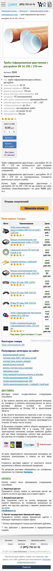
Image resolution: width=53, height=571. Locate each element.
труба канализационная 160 (17, 381)
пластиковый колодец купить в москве (23, 374)
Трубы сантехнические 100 (13, 345)
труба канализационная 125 (17, 377)
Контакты (28, 472)
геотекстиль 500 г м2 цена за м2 (19, 358)
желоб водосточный (13, 364)
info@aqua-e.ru (9, 510)
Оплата (33, 544)
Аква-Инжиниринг (20, 551)
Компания (8, 540)
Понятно (26, 567)
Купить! (9, 137)
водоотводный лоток (14, 355)
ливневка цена (11, 371)
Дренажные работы (38, 540)
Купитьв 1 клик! (9, 145)
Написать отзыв (34, 208)
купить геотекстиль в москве (18, 368)
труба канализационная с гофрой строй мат (26, 384)
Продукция (22, 540)
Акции (10, 544)
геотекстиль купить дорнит (17, 361)
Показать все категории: (41, 340)
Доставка (21, 544)
